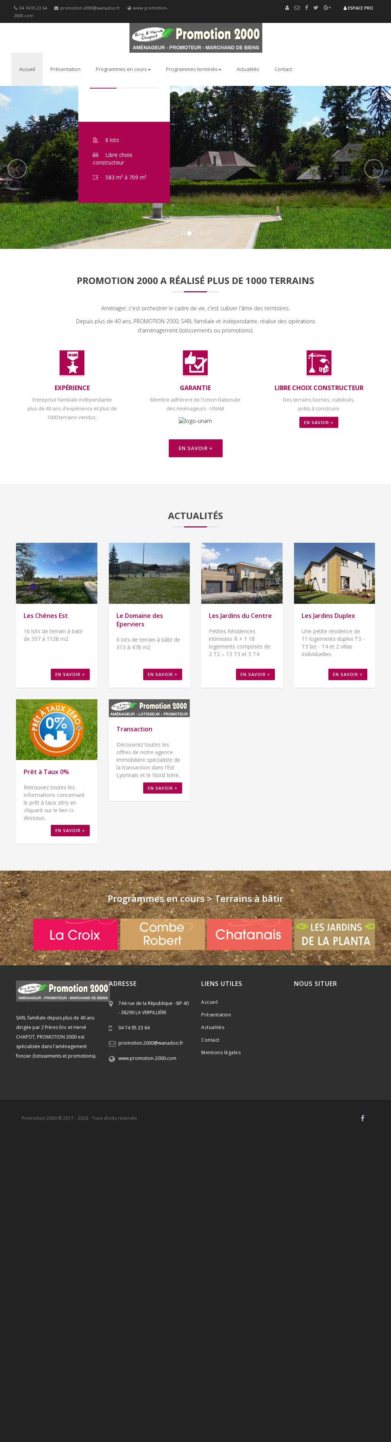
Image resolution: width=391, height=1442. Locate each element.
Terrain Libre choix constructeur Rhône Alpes (212, 1267)
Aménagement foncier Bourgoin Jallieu (270, 1163)
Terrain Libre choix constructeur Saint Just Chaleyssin (257, 1273)
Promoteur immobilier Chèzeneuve (232, 1236)
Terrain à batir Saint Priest (226, 1334)
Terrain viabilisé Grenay (70, 1184)
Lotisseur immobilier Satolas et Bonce (113, 1221)
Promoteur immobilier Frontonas (325, 1242)
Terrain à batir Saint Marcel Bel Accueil (323, 1346)
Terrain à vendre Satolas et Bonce (168, 1374)
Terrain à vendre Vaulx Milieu (261, 1368)
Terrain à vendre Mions (340, 1355)
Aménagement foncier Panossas (290, 1169)
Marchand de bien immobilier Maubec (146, 1316)
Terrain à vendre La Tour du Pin (229, 1374)
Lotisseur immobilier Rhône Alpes (187, 1200)
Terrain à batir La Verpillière (124, 1334)
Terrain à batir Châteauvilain (42, 1346)
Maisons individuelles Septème (236, 1407)
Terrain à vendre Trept (306, 1371)
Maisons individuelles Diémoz (291, 1407)
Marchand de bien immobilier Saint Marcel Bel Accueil (250, 1322)
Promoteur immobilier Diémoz (102, 1233)
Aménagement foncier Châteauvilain (341, 1163)
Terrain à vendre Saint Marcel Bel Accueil (76, 1371)
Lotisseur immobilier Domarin (215, 1212)
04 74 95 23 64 (33, 8)
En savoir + (319, 422)
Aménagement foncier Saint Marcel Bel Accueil (333, 1166)
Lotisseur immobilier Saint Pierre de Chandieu (146, 1203)
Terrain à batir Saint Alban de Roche (102, 1346)
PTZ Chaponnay (162, 1255)
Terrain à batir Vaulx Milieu (161, 1346)
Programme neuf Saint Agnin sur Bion (218, 1398)
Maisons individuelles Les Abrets (250, 1426)
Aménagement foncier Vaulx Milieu (129, 1166)
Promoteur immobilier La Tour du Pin (149, 1249)
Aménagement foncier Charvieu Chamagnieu (57, 1172)
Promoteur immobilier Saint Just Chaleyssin (256, 1230)
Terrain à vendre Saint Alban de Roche (199, 1368)
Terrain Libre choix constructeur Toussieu (193, 1270)
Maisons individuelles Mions (60, 1404)
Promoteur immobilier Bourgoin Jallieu (192, 1239)
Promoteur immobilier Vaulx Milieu (48, 1242)
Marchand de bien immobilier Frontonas (338, 1322)
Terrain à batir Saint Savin (263, 1346)
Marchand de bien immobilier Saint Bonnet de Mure (106, 1304)
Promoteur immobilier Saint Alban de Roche (335, 1239)
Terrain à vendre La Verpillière (115, 1355)
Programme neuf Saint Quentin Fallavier (117, 1386)
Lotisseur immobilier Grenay (333, 1206)
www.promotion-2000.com (147, 1058)
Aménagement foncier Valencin (211, 1154)
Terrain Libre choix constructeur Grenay (303, 1276)
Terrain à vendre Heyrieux (166, 1362)
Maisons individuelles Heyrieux (347, 1407)
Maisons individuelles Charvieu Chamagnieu (155, 1423)
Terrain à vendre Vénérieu (188, 1371)
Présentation (65, 69)
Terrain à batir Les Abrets (325, 1352)
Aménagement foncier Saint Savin (259, 1166)
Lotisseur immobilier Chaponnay (219, 1203)
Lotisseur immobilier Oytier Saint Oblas (111, 1206)
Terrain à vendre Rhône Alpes (170, 1355)
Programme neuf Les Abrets (350, 1398)
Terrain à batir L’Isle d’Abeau (212, 1346)
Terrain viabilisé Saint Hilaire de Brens (84, 1194)
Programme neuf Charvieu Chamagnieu (308, 1395)
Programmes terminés (192, 69)
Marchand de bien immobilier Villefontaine (152, 1313)
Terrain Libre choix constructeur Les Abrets (337, 1297)
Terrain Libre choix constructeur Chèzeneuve (57, 1282)
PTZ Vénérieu (314, 1261)
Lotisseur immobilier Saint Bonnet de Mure (318, 1200)
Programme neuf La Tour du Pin (76, 1398)
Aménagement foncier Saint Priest (173, 1151)
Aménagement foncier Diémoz (179, 1157)
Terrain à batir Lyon (70, 1355)
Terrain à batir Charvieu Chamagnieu (314, 1349)
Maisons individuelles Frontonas (141, 1420)
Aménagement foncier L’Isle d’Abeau (194, 1166)
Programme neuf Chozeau (248, 1395)
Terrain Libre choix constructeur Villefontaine (124, 1279)
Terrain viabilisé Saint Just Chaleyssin (166, 1181)
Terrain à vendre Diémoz (120, 1362)
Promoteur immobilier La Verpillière (302, 1224)
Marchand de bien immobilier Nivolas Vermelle (224, 1316)
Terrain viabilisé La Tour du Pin (56, 1197)
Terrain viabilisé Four (280, 1184)
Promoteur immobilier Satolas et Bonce (76, 1249)
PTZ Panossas (46, 1264)
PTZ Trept (24, 1264)
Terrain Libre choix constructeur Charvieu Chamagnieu (140, 1294)
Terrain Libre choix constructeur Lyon (147, 1300)
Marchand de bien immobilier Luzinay (220, 1307)
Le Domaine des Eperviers (139, 619)
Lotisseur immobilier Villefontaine (112, 1209)
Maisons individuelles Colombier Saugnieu (320, 1426)
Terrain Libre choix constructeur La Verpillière (125, 1267)
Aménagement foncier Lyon (283, 1175)
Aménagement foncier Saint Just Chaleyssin (335, 1154)
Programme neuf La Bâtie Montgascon (289, 1398)
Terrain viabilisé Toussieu (244, 1178)
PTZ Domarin (354, 1258)
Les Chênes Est (46, 615)
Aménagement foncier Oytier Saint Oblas (54, 1157)
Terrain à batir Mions (339, 1334)
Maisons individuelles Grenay (42, 1410)
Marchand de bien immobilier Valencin (148, 1307)
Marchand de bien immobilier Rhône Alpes (301, 1300)
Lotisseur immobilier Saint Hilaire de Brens (154, 1218)
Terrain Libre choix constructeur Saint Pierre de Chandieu (286, 1270)
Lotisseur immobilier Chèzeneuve (327, 1209)
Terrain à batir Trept (174, 1349)
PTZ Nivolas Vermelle (284, 1258)
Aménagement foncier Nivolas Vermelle (67, 1163)
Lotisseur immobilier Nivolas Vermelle (86, 1212)
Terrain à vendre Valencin (204, 1358)
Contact (283, 69)
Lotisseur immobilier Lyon (246, 1224)
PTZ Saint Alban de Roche (103, 1261)
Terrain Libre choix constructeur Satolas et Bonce (233, 1294)
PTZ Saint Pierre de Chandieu (119, 1255)
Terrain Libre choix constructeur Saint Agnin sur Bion (151, 1297)
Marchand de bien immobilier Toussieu (257, 1304)
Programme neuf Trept (156, 1395)
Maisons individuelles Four (295, 1410)
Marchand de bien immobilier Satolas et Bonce (170, 1328)
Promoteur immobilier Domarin (129, 1239)
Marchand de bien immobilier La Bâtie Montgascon (175, 1331)
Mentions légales (221, 1052)
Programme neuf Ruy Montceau (178, 1389)
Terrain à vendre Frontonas (139, 1371)
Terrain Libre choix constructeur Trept (266, 1291)
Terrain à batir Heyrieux (123, 1340)
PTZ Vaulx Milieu (143, 1261)
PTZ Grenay (45, 1258)
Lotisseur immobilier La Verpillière (124, 1200)
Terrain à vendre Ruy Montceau (328, 1365)
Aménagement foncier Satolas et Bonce (134, 1172)
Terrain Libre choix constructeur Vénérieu (96, 1291)
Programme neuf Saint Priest (42, 1380)
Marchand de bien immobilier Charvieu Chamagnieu (80, 1328)
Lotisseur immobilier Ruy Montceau (153, 1212)
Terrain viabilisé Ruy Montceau (172, 1187)
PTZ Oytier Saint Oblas (297, 1255)
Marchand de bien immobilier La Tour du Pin (252, 1328)
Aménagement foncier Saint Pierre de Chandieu (76, 1154)
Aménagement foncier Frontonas (45, 1169)
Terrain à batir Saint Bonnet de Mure (284, 1334)
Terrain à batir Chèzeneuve (94, 1343)
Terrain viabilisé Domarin (223, 1187)
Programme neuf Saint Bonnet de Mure (108, 1380)
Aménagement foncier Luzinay (267, 1154)
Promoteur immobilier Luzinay (186, 1230)
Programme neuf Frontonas (350, 1392)
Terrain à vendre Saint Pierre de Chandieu (88, 1358)
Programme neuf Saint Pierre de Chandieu (281, 1380)
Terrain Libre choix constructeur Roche (199, 1279)
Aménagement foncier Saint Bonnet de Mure (244, 1151)
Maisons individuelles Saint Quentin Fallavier (111, 1410)
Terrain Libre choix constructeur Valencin (97, 1273)
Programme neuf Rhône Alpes (348, 1377)
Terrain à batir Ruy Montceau (247, 1343)
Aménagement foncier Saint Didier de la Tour (282, 1172)
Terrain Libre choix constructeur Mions (118, 1270)
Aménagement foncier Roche (138, 1160)
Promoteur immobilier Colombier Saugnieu (172, 1252)
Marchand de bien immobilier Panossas (285, 1325)
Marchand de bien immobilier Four (290, 1313)
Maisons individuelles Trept (334, 1420)
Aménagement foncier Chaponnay (151, 1154)
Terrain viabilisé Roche (240, 1184)
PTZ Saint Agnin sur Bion (280, 1264)
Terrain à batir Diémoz (80, 1340)
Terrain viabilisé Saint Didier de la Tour (122, 1197)
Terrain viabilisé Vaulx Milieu (99, 1191)
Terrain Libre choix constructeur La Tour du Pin (319, 1294)
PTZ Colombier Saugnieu (39, 1267)
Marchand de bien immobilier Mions (188, 1304)
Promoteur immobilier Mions (218, 1227)
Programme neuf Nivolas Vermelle (117, 1389)
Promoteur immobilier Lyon (236, 1252)
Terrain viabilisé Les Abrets (321, 1197)
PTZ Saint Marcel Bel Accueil (248, 1261)
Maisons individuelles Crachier (347, 1410)
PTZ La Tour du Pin (189, 1264)
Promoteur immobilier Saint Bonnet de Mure (148, 1227)
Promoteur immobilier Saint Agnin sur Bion (313, 1249)
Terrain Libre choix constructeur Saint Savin (192, 1288)
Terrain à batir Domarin (296, 1343)
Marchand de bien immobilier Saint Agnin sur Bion (79, 1331)
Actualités (248, 69)
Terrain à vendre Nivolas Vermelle (267, 1365)
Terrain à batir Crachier (47, 1343)
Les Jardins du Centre (240, 615)
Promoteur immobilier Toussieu (274, 1227)
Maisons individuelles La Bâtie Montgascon (181, 1426)
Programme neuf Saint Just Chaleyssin (146, 1383)
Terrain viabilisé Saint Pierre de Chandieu (307, 1178)
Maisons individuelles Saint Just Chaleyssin (94, 1407)
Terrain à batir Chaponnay (138, 1337)
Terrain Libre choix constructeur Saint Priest (297, 1267)
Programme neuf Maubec (62, 1389)
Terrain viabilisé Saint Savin (210, 1191)
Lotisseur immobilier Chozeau (329, 1218)
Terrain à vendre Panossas (351, 1371)
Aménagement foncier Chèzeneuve (303, 1160)
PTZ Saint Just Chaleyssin (251, 1255)
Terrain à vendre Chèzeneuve (162, 1365)
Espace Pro (360, 8)
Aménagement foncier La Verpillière (47, 1151)
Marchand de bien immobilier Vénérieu (51, 1325)
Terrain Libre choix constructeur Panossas (338, 1291)
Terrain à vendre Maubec (212, 1365)
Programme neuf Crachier (320, 1386)
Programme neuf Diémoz (321, 1383)
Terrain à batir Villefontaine (284, 1340)
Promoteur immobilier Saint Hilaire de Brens (98, 1245)
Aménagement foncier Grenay (295, 1157)
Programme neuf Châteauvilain (346, 1389)
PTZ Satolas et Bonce (152, 1264)
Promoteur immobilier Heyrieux (161, 1233)
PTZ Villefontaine (126, 1258)
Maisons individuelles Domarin (306, 1413)
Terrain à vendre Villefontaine (335, 1362)
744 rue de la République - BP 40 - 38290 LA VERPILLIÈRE (153, 1008)
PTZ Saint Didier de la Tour (231, 1264)
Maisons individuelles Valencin (330, 1404)
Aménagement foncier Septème (122, 1157)
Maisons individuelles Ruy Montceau (242, 1413)
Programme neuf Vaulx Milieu (114, 1392)
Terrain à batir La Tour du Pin (73, 1352)
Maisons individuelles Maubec (108, 1413)
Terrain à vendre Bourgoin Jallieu (76, 1368)
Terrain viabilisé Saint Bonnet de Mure (143, 1178)
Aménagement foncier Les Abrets (151, 1175)
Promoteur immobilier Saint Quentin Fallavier (290, 1233)
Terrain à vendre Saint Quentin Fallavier (270, 1362)
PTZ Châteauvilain (62, 1261)
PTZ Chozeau (71, 1264)
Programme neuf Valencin (39, 1383)
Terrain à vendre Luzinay (251, 1358)
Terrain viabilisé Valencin (61, 1181)
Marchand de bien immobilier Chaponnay (73, 1307)
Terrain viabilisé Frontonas (337, 1191)
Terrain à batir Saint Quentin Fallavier (223, 1340)
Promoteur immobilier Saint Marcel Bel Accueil (253, 1242)
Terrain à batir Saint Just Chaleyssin (281, 1337)
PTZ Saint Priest (341, 1252)
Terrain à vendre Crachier (110, 1365)
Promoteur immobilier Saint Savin (179, 1242)
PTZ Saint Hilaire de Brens (351, 1261)
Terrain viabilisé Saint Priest (81, 1178)
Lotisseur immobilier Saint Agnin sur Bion (336, 1221)
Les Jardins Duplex (328, 615)
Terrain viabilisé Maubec (61, 1187)
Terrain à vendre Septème (73, 1362)
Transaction (134, 729)
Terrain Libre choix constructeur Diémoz (152, 1276)
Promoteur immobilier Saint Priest (72, 1227)
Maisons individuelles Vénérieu (199, 1420)
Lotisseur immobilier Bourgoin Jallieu (276, 1212)
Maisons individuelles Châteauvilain (78, 1416)
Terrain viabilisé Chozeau (231, 1194)
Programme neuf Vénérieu (39, 1395)
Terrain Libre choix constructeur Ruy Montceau (308, 1282)
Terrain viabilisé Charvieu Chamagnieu (291, 1194)
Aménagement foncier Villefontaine (80, 1160)
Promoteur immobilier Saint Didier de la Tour (228, 1249)
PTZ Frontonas (288, 1261)
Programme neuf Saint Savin (224, 1392)
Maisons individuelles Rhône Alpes (218, 1401)
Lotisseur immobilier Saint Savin (247, 1215)
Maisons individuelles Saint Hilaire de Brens (269, 1420)
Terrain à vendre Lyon (247, 1377)
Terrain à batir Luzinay (227, 1337)
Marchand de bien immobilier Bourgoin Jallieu (104, 1319)
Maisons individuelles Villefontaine (186, 1410)
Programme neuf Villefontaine (183, 1386)
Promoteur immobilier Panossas (225, 1245)
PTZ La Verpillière (278, 1252)
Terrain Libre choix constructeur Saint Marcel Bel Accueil (287, 1288)
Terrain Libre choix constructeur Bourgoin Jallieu (111, 1285)
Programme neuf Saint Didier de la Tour (145, 1398)
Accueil (27, 69)
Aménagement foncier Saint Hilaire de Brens (171, 1169)
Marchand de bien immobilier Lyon (66, 1334)
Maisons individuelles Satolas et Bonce (231, 1423)
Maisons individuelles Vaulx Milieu (226, 1416)
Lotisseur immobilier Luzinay (331, 1203)
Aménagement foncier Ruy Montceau (139, 1163)
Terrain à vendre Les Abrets (135, 1377)
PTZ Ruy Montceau (323, 1258)
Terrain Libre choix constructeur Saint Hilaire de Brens (182, 1291)
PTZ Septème (331, 1255)
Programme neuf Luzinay (87, 1383)
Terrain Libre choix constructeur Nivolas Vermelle (218, 1282)
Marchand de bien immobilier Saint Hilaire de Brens (135, 1325)
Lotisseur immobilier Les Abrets (119, 1224)
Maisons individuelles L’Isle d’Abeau (291, 1416)
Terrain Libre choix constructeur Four (268, 1279)
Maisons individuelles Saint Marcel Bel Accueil (69, 1420)
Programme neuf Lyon (103, 1401)
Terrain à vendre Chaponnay (153, 1358)
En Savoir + (196, 448)
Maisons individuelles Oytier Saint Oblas (171, 1407)
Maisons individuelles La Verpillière (155, 1401)
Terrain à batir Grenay (167, 1340)
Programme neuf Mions (168, 1380)
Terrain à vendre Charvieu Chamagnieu (101, 1374)
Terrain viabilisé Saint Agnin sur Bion (194, 1197)
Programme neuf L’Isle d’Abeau (169, 1392)
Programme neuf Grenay (56, 1386)
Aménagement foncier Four (190, 1160)
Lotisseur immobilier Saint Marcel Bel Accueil (318, 1215)
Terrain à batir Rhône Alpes (175, 1334)
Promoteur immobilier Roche (66, 1236)
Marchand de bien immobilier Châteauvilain (186, 1319)
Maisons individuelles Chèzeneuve (47, 1413)
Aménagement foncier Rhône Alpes (111, 1151)
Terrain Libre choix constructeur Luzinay (172, 1273)
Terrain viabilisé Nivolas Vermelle (113, 1187)
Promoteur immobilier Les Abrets (103, 1252)
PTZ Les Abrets (362, 1264)
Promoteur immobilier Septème (44, 1233)
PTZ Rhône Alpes (310, 1252)
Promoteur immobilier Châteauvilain (261, 1239)
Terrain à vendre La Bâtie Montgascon (77, 1377)
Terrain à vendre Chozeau (39, 1374)
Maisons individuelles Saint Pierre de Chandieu (191, 1404)
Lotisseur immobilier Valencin (277, 1203)
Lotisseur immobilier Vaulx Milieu (124, 1215)
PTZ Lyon (72, 1267)
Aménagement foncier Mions (310, 1151)
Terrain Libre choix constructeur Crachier (338, 1279)
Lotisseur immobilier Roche (168, 1209)
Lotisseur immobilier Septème (174, 1206)
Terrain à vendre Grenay (211, 1362)
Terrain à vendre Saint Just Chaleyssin (309, 1358)
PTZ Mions (56, 1255)
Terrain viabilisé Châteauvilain (334, 1187)
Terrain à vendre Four (65, 1365)
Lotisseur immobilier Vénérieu (84, 1218)
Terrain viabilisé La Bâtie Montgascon (262, 1197)
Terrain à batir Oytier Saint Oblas (345, 1337)
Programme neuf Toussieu (215, 1380)
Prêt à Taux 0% (46, 772)
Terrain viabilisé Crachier (323, 1184)
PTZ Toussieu (79, 1255)
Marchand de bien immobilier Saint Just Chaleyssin (303, 1307)
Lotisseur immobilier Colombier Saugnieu (185, 1224)
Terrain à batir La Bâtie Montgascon (270, 1352)
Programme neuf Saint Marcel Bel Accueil (288, 1392)
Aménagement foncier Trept (237, 1169)
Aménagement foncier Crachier (242, 1160)
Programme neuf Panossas (200, 1395)
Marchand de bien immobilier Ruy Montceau (309, 1316)
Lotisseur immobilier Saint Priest (248, 1200)
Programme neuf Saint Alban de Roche (51, 1392)
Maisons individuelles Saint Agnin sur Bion (101, 1426)
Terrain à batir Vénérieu (66, 1349)
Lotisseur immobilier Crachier (269, 1209)
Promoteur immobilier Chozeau (285, 1245)
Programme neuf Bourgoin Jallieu (287, 1389)
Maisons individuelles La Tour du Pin (301, 1423)
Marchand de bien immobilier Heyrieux (266, 1310)
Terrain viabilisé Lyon (73, 1200)
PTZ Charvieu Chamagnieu (108, 1264)
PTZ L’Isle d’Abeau (176, 1261)
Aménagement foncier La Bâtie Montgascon (82, 1175)
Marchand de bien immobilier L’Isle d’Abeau (81, 1322)
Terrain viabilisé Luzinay (108, 1181)
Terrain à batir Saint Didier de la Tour (136, 1352)
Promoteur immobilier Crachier (171, 1236)
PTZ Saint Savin (207, 1261)
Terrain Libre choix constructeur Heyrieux (228, 1276)
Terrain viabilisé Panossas (184, 1194)
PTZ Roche (153, 1258)
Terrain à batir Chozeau (258, 1349)
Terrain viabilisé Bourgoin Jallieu (276, 1187)
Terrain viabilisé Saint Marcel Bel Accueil (274, 1191)
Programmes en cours (121, 69)
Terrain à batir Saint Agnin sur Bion (204, 1352)
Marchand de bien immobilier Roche (224, 1313)
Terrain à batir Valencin (184, 1337)
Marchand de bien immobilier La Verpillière (222, 1300)
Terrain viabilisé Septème (292, 1181)
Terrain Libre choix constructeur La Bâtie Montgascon (249, 1297)
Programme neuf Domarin (231, 1389)
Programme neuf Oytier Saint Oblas (216, 1383)
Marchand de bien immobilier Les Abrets (261, 1331)
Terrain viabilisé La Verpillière (335, 1175)
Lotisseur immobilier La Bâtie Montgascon (53, 1224)
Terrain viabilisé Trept (140, 1194)
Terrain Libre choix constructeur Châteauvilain (199, 1285)
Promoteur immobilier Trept (168, 1245)
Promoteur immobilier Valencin (128, 1230)
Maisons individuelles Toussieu (116, 1404)
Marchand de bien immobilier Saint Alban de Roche (274, 1319)
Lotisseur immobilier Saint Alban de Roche (54, 1215)
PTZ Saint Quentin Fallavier (83, 1258)
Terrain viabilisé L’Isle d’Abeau (155, 1191)
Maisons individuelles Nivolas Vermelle (172, 1413)
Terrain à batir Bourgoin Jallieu (347, 1343)
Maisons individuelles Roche (244, 1410)
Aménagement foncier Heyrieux (238, 1157)
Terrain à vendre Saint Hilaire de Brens (249, 1371)
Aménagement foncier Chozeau (347, 1169)
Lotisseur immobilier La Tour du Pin (181, 1221)
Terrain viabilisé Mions (200, 1178)
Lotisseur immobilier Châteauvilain (343, 1212)
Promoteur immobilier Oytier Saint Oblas (337, 1230)
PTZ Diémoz (356, 1255)
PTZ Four (173, 1258)
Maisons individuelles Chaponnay (269, 1404)
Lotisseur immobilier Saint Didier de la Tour (256, 1221)
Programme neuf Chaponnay (348, 1380)
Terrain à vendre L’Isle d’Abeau (317, 1368)
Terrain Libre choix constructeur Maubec (136, 1282)
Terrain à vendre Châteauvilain (135, 1368)
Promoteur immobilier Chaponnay (67, 1230)
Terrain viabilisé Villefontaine (193, 1184)
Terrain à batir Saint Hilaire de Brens (122, 1349)
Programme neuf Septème (273, 1383)
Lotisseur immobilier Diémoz (226, 1206)
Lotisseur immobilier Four (218, 1209)
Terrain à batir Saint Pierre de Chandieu (78, 1337)
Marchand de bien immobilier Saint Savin (160, 1322)
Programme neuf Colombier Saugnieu (49, 1401)
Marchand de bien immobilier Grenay (340, 1310)
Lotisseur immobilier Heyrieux (280, 1206)
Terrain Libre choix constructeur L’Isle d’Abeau (107, 1288)
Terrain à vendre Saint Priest (222, 1355)
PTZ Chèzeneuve (224, 1258)
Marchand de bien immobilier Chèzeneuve (71, 1316)
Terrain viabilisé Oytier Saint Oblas (235, 1181)
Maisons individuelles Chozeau (85, 1423)
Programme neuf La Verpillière (294, 1377)
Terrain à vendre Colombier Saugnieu (193, 1377)
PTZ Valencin (190, 1255)
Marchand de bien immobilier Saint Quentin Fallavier (64, 1313)
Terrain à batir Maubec (140, 1343)
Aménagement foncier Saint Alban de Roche (56, 1166)
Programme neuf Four (276, 1386)
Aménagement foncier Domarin (204, 1163)
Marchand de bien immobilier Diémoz (193, 1310)
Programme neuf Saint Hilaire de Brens (99, 1395)
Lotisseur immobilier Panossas (273, 1218)
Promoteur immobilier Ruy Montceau (66, 1239)
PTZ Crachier (195, 1258)
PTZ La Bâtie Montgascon (326, 1264)
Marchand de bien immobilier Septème (120, 1310)
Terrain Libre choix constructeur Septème (76, 1276)
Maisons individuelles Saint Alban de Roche (153, 1416)
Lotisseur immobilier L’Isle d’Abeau (186, 1215)
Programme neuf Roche (233, 1386)
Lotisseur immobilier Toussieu (75, 1203)
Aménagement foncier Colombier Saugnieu (219, 1175)
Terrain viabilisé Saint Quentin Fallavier (129, 1184)
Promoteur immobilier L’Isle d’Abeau (113, 1242)
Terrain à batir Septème (37, 1340)
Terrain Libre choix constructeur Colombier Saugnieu (64, 1300)
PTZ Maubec (252, 1258)
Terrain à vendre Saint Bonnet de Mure (284, 1355)
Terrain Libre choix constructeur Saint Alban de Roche (291, 1285)
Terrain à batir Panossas (214, 1349)
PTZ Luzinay (215, 1255)
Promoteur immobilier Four (117, 1236)
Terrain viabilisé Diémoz (339, 1181)
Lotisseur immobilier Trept (220, 1218)
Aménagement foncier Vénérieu (103, 1169)
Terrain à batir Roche (329, 1340)
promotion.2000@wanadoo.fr (90, 8)
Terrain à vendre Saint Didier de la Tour (296, 1374)
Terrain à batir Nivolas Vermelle (190, 1343)
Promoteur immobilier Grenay (219, 1233)
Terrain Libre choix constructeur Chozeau (53, 1294)
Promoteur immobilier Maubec (292, 1236)
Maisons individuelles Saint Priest (280, 1401)
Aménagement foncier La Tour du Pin (205, 1172)
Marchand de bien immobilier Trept (216, 1325)
